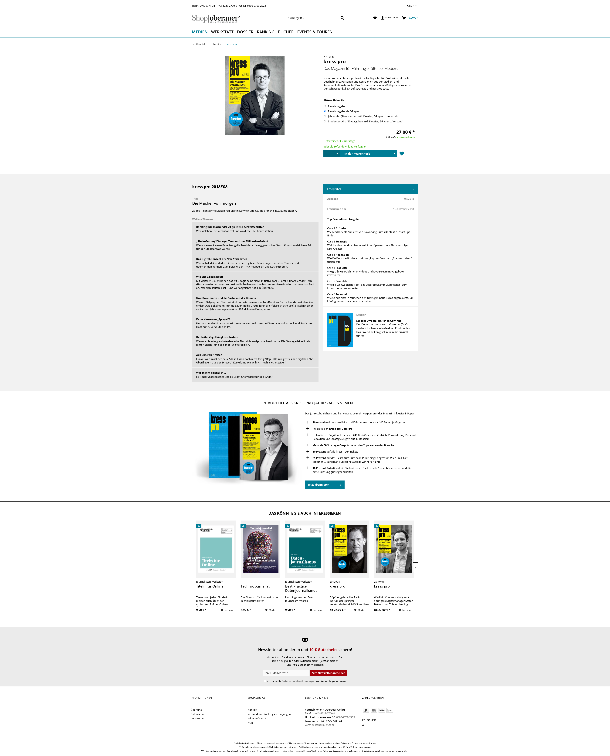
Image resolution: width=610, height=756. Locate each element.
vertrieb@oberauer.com (319, 725)
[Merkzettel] (375, 18)
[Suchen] (341, 18)
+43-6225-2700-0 (227, 5)
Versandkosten (274, 743)
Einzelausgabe (336, 106)
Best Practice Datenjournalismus (301, 588)
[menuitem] (316, 18)
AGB (250, 723)
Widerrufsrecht (257, 718)
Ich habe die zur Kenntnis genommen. (306, 681)
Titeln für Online (210, 586)
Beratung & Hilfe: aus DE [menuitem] (229, 5)
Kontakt (252, 710)
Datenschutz (198, 714)
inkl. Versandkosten (406, 137)
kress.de (372, 468)
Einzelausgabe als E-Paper (343, 111)
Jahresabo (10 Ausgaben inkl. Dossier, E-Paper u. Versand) (362, 116)
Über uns (196, 710)
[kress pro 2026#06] (248, 450)
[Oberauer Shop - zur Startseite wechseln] (219, 19)
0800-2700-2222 (256, 5)
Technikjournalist (255, 586)
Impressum (197, 718)
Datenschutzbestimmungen (298, 681)
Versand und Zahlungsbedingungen (269, 714)
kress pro (337, 586)
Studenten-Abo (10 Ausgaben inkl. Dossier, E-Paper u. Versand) (365, 121)
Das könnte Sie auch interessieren (304, 513)
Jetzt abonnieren (318, 484)
